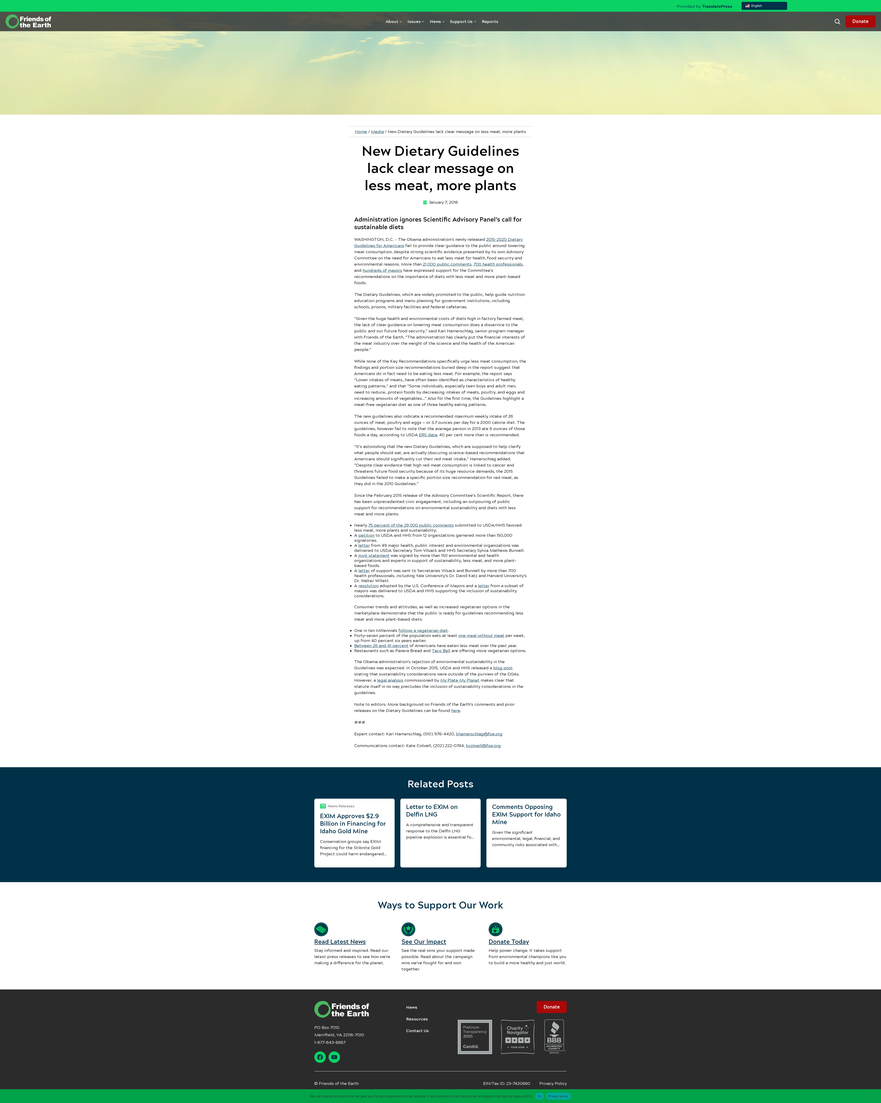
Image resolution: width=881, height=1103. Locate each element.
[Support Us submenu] (475, 21)
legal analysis (390, 680)
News (411, 1007)
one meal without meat (481, 635)
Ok (540, 1096)
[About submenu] (400, 21)
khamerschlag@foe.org (479, 733)
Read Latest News (340, 941)
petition (366, 535)
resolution (368, 585)
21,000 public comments (447, 264)
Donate (860, 21)
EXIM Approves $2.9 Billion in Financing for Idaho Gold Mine (353, 823)
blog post (503, 667)
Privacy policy (558, 1096)
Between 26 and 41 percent (381, 645)
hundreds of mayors (382, 270)
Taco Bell (441, 650)
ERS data (428, 434)
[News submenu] (443, 21)
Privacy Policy (553, 1083)
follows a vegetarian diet (423, 630)
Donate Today (509, 941)
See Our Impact (423, 941)
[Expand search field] (837, 21)
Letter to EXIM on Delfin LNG (432, 810)
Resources (417, 1019)
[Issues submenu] (423, 21)
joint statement (374, 555)
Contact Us (417, 1030)
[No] (875, 1096)
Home (361, 131)
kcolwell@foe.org (483, 745)
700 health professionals (498, 264)
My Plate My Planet (460, 680)
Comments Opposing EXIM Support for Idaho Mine (526, 814)
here (455, 710)
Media (377, 131)
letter (364, 545)
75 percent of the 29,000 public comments (411, 525)
